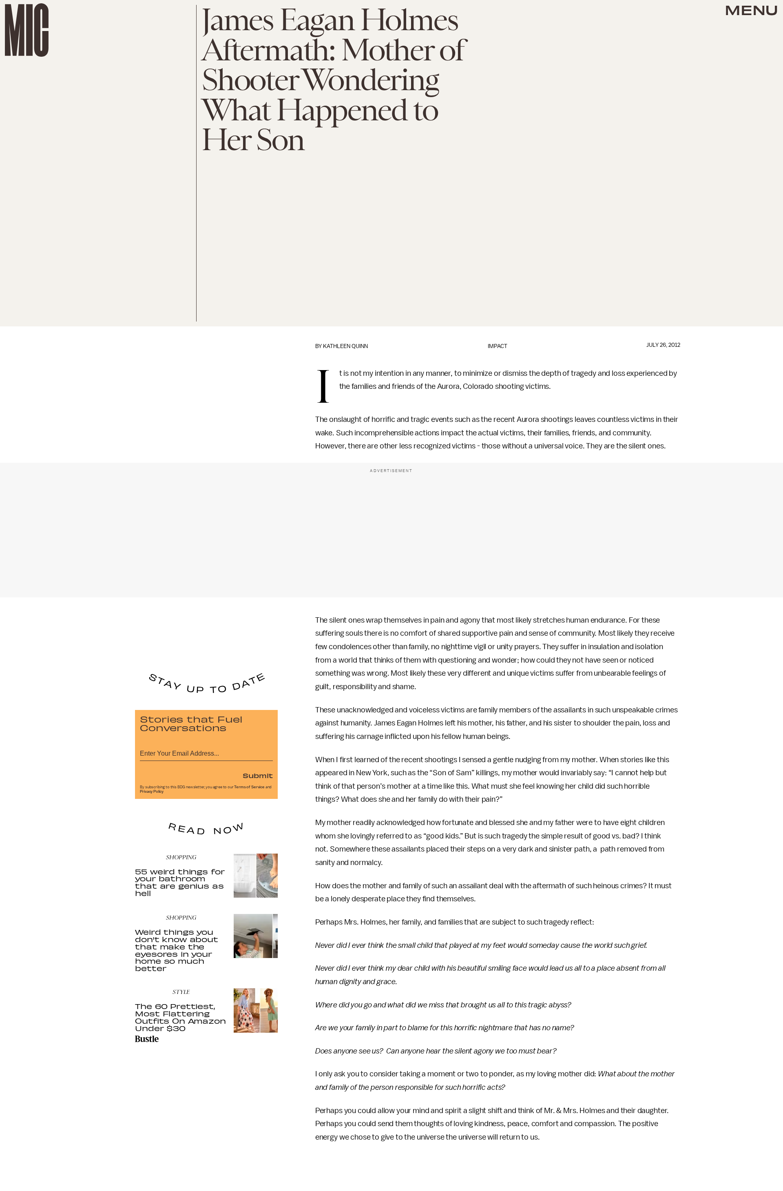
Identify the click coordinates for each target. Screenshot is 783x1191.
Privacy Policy (152, 792)
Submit (258, 775)
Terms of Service (249, 787)
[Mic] (27, 30)
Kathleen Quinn (345, 346)
